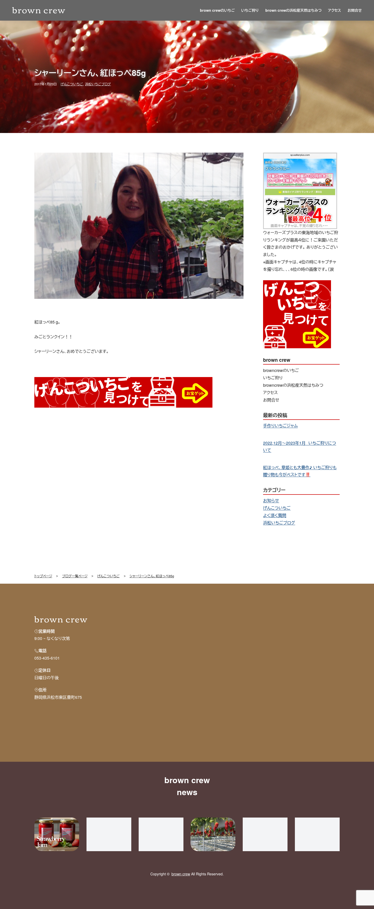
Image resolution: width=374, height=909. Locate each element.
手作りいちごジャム (280, 426)
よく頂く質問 (274, 515)
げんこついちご (72, 84)
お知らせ (271, 500)
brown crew (180, 873)
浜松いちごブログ (98, 84)
